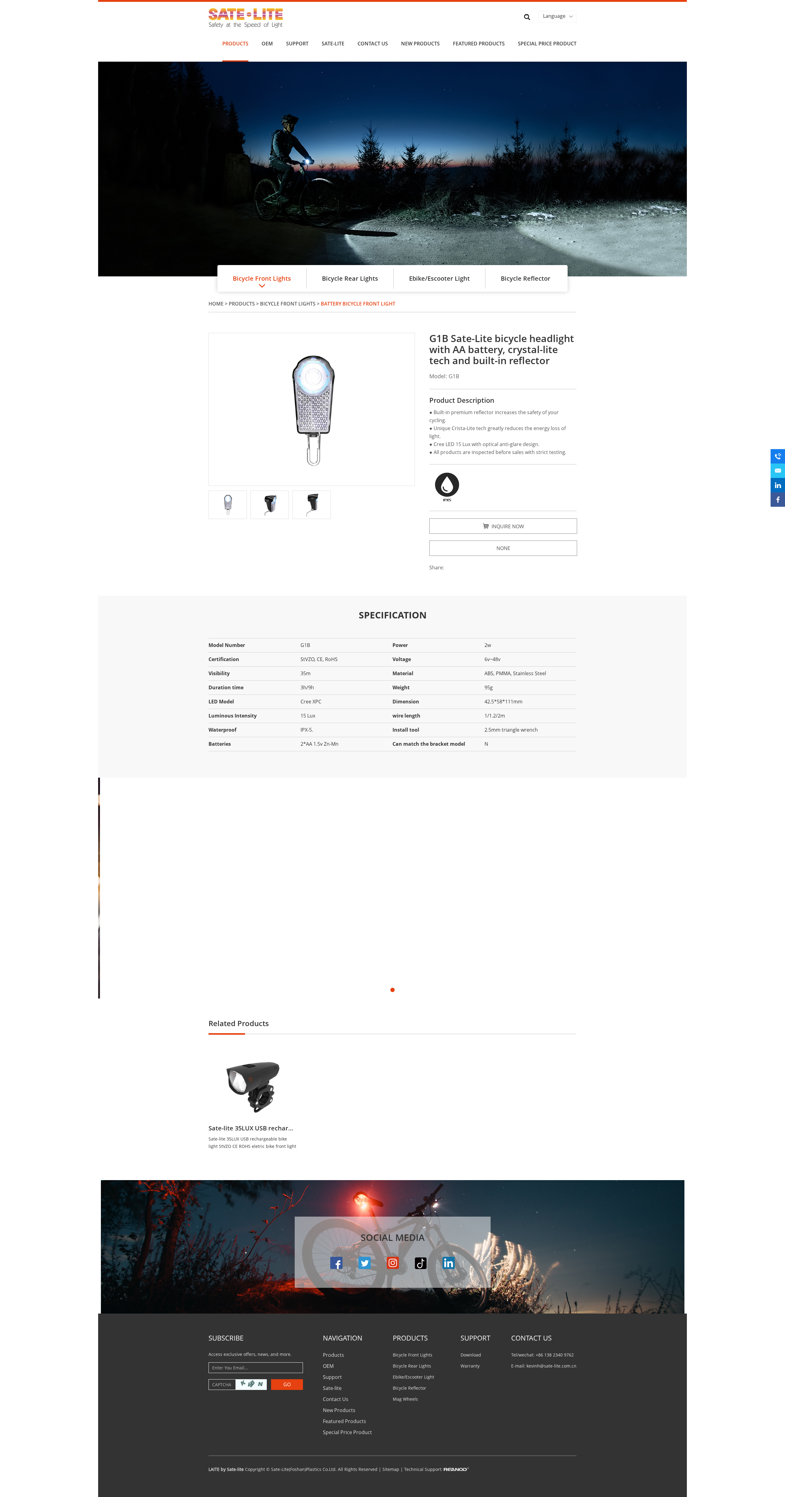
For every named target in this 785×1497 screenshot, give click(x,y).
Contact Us (373, 43)
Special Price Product (547, 43)
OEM (267, 43)
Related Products (239, 1023)
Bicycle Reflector (525, 278)
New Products (420, 43)
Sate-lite (333, 43)
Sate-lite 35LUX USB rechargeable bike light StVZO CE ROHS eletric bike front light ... (252, 1143)
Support (297, 43)
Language (554, 16)
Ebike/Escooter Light (439, 278)
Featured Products (479, 43)
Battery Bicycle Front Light (358, 303)
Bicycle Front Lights (288, 303)
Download (471, 1355)
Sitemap (390, 1469)
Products (235, 43)
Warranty (470, 1366)
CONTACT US (531, 1337)
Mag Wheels (405, 1399)
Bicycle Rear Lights (350, 278)
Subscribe (226, 1337)
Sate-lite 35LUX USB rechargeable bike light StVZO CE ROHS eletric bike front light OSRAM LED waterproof (252, 1128)
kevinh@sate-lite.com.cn (551, 1366)
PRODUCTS (410, 1337)
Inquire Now (507, 526)
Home (216, 303)
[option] (392, 169)
